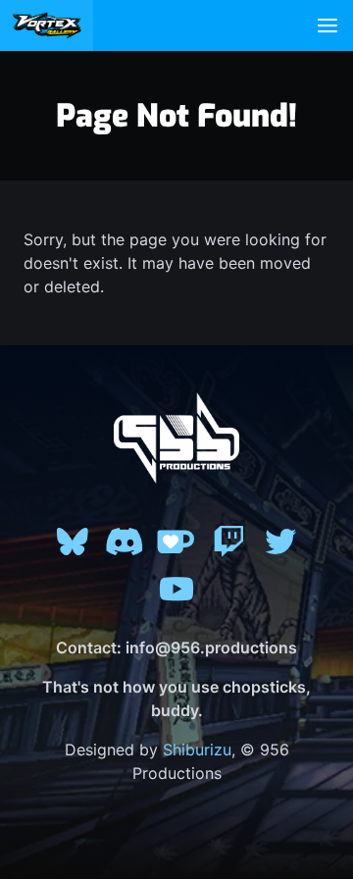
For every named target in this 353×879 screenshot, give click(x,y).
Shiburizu (197, 749)
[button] (327, 25)
